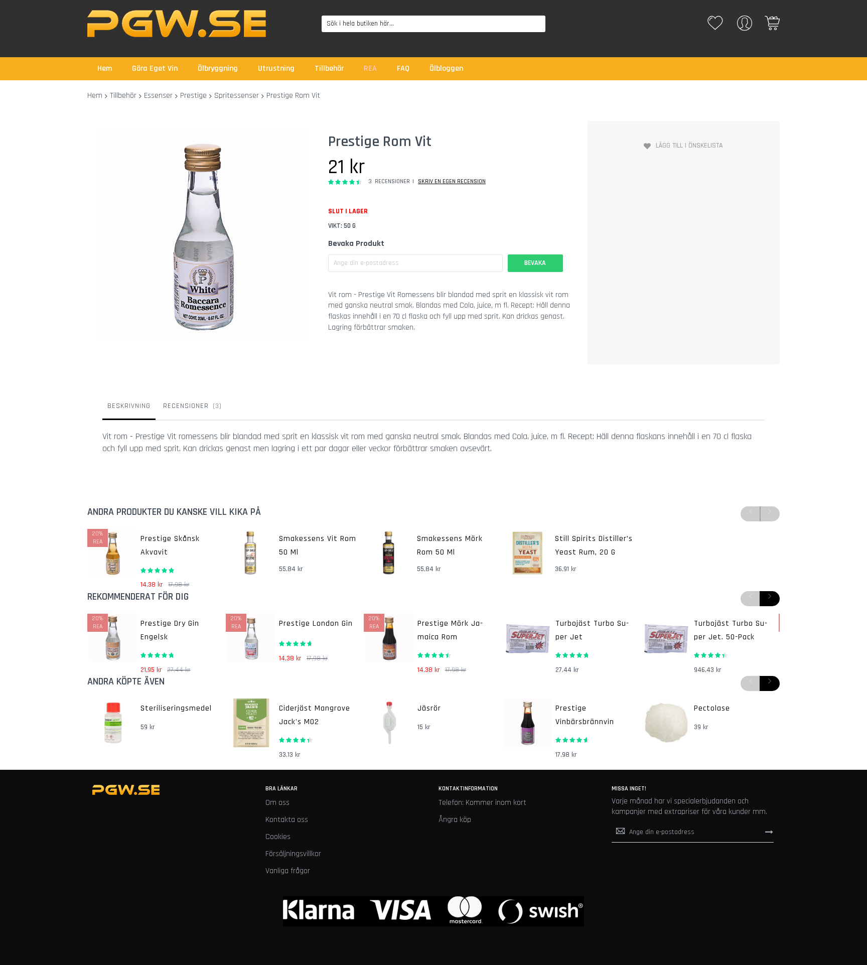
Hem (94, 95)
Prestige (193, 95)
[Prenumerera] (769, 832)
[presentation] (770, 598)
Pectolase (712, 708)
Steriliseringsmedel (176, 708)
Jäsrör (429, 708)
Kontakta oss (286, 819)
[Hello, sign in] (744, 26)
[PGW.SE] (176, 23)
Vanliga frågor (287, 871)
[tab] (129, 408)
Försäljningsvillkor (293, 854)
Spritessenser (236, 95)
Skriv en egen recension (452, 181)
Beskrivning (129, 405)
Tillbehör (123, 95)
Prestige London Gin (316, 623)
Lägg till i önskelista (689, 145)
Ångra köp (455, 819)
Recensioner (191, 405)
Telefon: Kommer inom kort (482, 802)
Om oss (277, 802)
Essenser (158, 95)
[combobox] (434, 24)
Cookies (278, 837)
